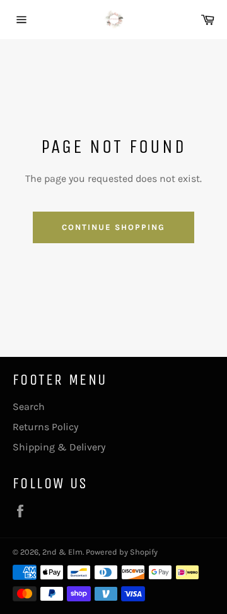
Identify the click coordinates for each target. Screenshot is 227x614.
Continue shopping (113, 227)
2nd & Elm (62, 552)
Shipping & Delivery (59, 447)
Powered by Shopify (122, 552)
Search (29, 406)
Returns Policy (45, 427)
